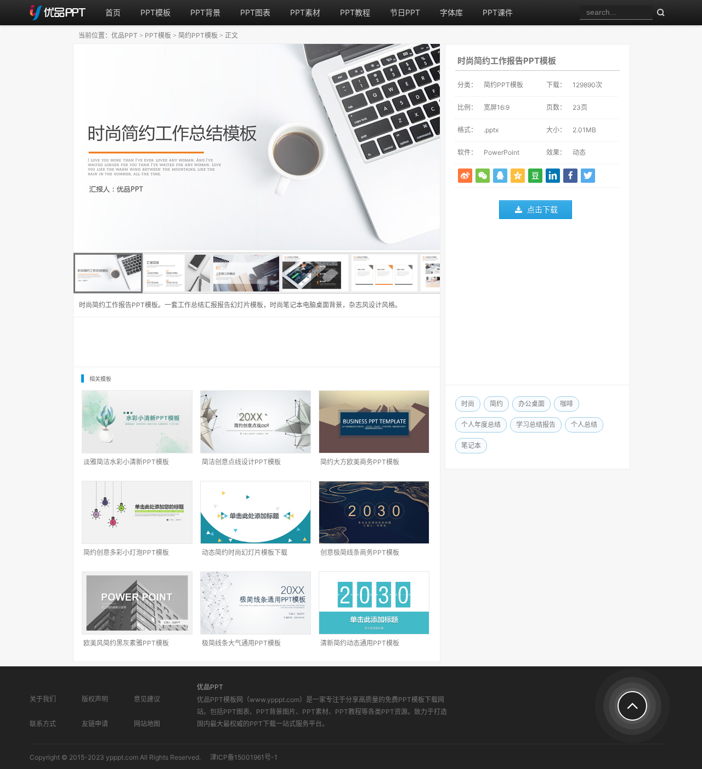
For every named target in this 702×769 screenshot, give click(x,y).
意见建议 (147, 699)
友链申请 (95, 724)
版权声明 (95, 699)
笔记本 (471, 445)
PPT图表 (255, 12)
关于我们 (43, 699)
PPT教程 (355, 12)
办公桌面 (531, 404)
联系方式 (43, 724)
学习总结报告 (536, 424)
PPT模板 (155, 12)
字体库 (451, 12)
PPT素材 (305, 12)
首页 (113, 12)
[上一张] (165, 148)
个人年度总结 (481, 424)
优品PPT (124, 35)
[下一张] (348, 148)
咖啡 (566, 404)
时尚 (467, 404)
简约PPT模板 (198, 35)
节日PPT (405, 12)
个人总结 (584, 424)
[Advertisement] (537, 304)
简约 (496, 404)
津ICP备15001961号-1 (244, 757)
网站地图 (147, 724)
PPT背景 (205, 12)
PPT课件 (498, 12)
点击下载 (542, 209)
